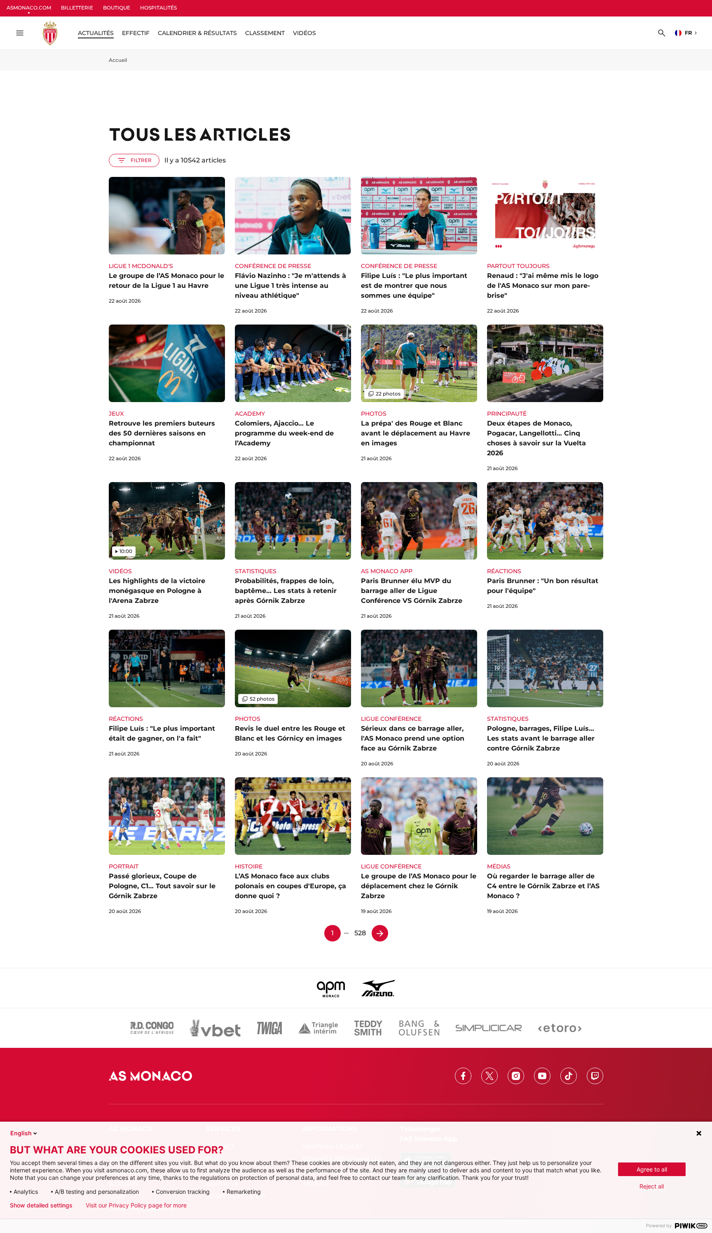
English (21, 1133)
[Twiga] (269, 1028)
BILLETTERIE (77, 8)
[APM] (331, 988)
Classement (265, 33)
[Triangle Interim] (318, 1028)
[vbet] (215, 1028)
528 (360, 933)
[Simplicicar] (489, 1028)
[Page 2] (380, 933)
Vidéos (304, 33)
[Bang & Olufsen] (419, 1028)
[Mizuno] (378, 988)
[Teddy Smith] (368, 1028)
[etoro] (559, 1028)
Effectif (136, 33)
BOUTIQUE (116, 8)
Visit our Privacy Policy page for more (136, 1205)
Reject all (651, 1186)
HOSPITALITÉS (158, 8)
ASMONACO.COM (29, 8)
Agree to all (652, 1169)
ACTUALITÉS (96, 33)
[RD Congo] (152, 1028)
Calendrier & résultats (197, 33)
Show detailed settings (41, 1205)
